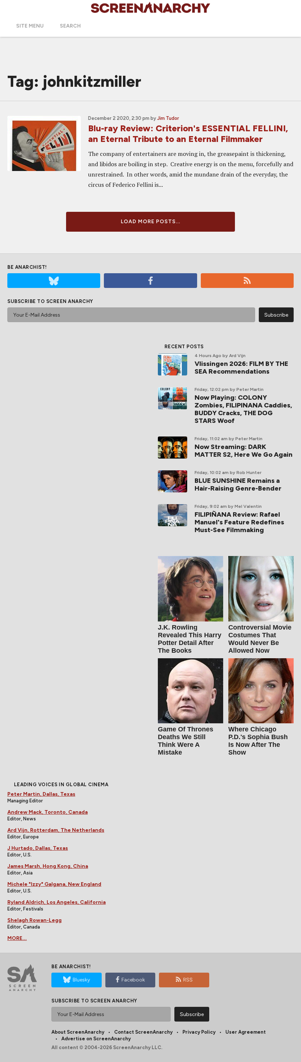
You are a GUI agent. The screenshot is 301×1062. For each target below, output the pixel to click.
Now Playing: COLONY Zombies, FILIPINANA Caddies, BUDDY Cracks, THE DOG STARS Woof (243, 409)
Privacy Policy (198, 1032)
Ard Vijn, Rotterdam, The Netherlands (55, 830)
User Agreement (245, 1032)
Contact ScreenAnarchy (143, 1032)
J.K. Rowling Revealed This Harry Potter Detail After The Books (189, 639)
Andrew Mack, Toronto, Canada (47, 812)
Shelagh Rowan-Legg (34, 920)
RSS (188, 980)
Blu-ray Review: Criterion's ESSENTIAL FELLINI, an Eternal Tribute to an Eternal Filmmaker (188, 133)
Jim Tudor (168, 118)
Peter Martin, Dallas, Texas (41, 794)
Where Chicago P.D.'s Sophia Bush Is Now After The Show (258, 741)
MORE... (17, 938)
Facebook (133, 980)
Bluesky (81, 980)
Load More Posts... (150, 221)
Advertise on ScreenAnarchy (96, 1038)
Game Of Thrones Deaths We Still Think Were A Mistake (185, 741)
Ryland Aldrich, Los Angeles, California (56, 902)
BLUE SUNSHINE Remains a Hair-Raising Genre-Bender (238, 484)
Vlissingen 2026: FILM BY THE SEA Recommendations (241, 367)
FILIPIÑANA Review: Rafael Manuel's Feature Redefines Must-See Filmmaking (239, 522)
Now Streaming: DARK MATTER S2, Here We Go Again (244, 451)
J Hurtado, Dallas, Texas (37, 848)
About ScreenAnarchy (77, 1032)
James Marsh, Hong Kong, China (47, 866)
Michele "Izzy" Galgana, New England (54, 884)
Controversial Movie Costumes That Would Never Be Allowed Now (259, 639)
